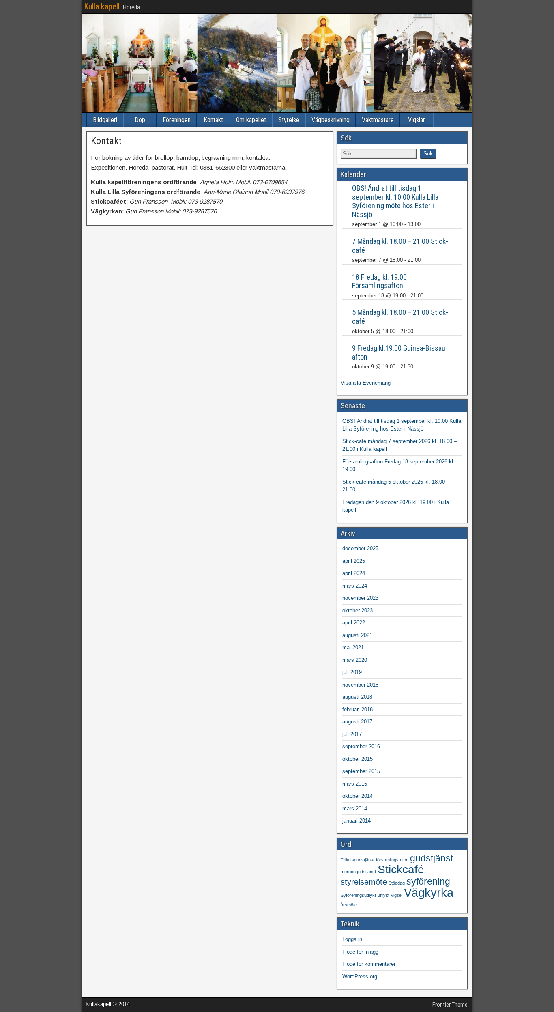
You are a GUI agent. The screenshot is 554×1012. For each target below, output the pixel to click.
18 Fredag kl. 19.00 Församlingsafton (379, 281)
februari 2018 (357, 709)
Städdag (397, 883)
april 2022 (353, 623)
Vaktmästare (378, 120)
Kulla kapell (102, 6)
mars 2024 (354, 586)
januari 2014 (356, 821)
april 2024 (353, 573)
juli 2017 (352, 734)
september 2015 (361, 771)
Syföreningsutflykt (358, 895)
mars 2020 (354, 660)
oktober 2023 (357, 610)
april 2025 (353, 561)
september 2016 (361, 746)
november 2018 (360, 685)
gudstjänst (431, 858)
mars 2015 (354, 784)
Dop (140, 120)
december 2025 (360, 548)
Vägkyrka (428, 892)
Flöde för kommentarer (368, 964)
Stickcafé (401, 869)
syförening (428, 881)
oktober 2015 (357, 759)
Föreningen (177, 120)
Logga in (352, 939)
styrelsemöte (364, 881)
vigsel (396, 895)
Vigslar (416, 120)
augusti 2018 (357, 697)
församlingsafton (392, 859)
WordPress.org (359, 976)
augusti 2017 (357, 722)
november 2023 (360, 598)
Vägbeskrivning (330, 120)
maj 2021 (353, 647)
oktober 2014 (357, 796)
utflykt (383, 895)
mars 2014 (354, 808)
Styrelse (288, 120)
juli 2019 (352, 672)
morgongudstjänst (358, 871)
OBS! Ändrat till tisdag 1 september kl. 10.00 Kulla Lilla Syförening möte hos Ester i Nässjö (395, 201)
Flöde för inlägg (360, 952)
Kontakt (213, 120)
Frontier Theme (450, 1004)
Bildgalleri (105, 120)
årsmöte (349, 904)
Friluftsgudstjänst (357, 859)
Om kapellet (251, 120)
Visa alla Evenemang (366, 383)
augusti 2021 (357, 635)
